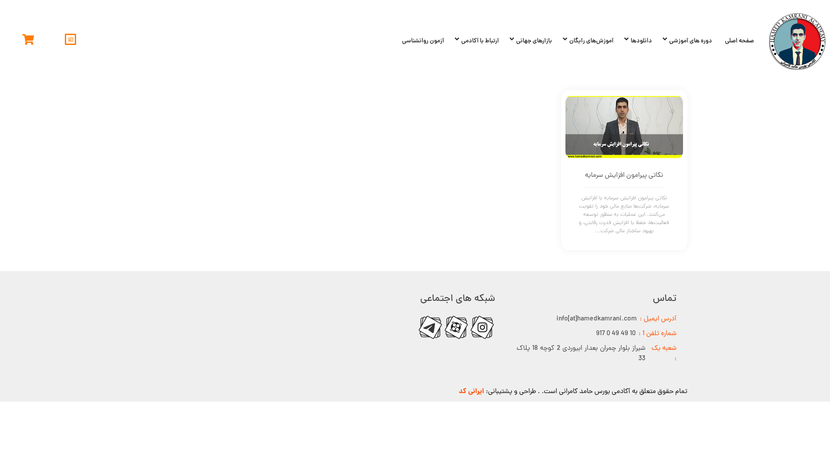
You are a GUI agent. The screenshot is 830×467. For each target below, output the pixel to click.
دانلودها (641, 41)
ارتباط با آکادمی (480, 41)
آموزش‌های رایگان (591, 41)
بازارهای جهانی (534, 41)
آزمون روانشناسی (423, 41)
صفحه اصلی (739, 41)
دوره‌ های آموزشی (690, 41)
